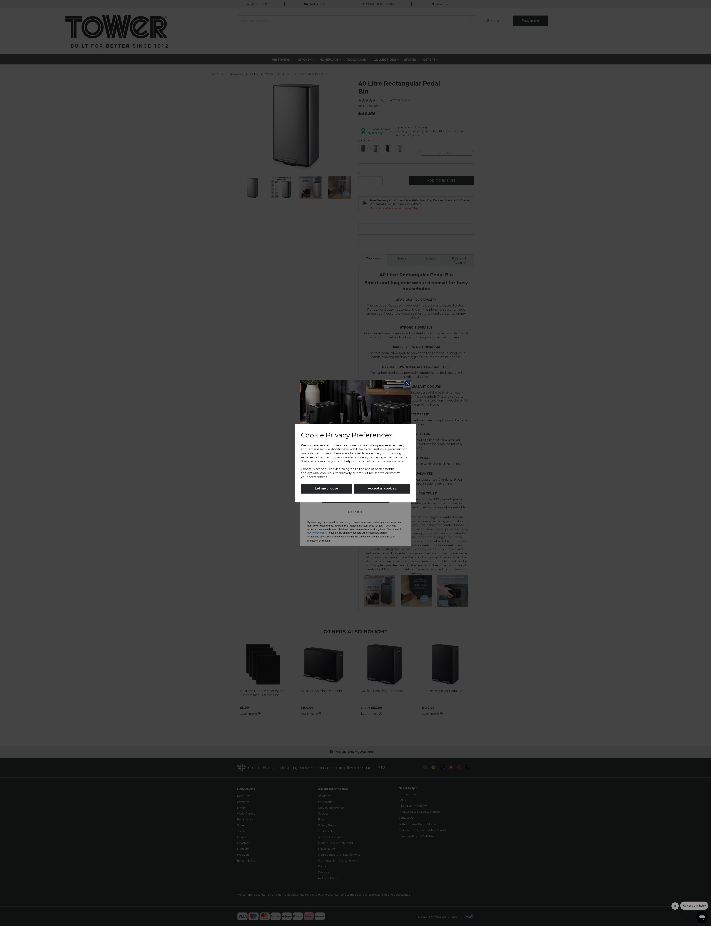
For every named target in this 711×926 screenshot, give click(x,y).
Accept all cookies (382, 488)
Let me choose (326, 488)
